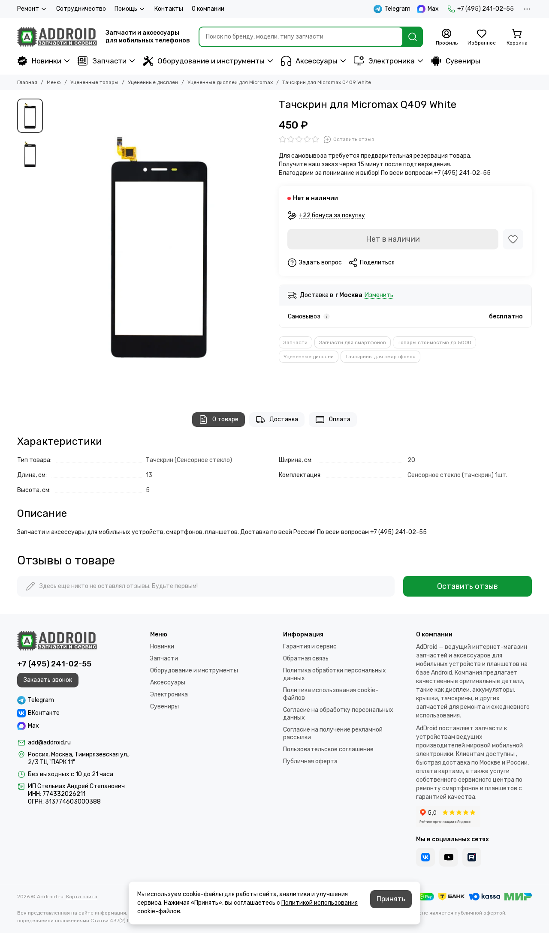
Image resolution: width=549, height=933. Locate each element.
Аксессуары (317, 61)
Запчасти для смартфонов (352, 342)
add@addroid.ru (49, 742)
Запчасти (109, 61)
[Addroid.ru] (57, 37)
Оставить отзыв (467, 586)
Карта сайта (81, 897)
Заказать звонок (48, 680)
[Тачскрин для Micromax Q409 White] (158, 247)
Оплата (339, 419)
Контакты (168, 8)
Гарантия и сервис (310, 646)
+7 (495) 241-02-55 (485, 8)
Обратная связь (306, 658)
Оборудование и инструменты (211, 61)
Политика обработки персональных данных (334, 674)
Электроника (391, 61)
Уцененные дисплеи (153, 82)
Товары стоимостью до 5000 (434, 342)
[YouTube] (448, 857)
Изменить (379, 295)
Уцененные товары (94, 82)
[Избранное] (513, 239)
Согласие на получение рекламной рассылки (333, 733)
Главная (27, 82)
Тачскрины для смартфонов (380, 357)
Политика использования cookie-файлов (330, 694)
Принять (391, 899)
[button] (51, 246)
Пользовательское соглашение (328, 749)
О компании (208, 8)
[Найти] (412, 37)
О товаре (225, 419)
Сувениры (463, 61)
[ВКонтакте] (425, 857)
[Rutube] (471, 857)
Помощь (126, 8)
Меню (54, 82)
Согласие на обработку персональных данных (338, 713)
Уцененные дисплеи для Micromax (230, 82)
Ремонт (28, 8)
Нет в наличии (393, 239)
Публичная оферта (310, 761)
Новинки (46, 61)
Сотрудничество (81, 8)
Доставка (283, 419)
